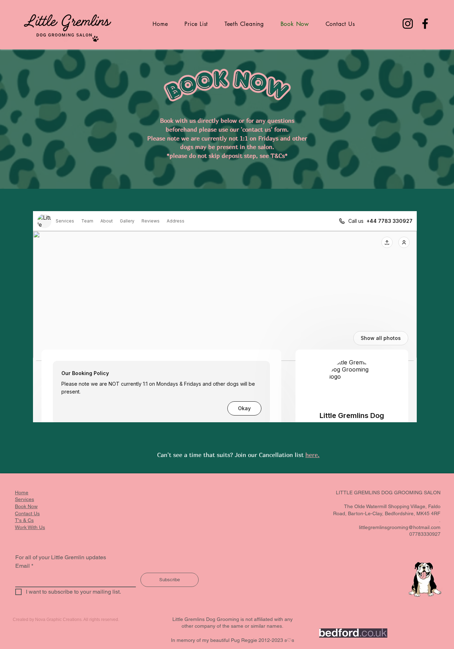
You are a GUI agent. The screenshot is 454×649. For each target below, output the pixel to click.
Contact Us (27, 513)
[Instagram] (408, 24)
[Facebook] (425, 24)
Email (24, 565)
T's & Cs (24, 520)
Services (24, 499)
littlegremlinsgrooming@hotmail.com (400, 527)
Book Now (26, 506)
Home (21, 492)
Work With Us (30, 527)
